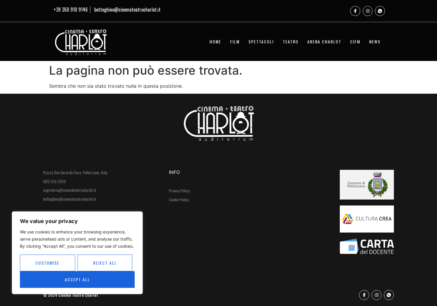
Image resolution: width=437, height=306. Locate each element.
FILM (235, 41)
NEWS (375, 41)
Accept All (77, 279)
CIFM (355, 41)
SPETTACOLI (261, 41)
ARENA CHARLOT (324, 41)
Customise (47, 263)
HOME (215, 41)
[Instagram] (368, 11)
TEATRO (290, 41)
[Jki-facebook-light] (355, 11)
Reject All (105, 263)
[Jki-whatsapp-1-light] (380, 11)
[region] (77, 252)
